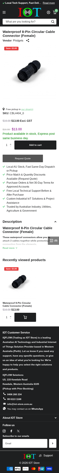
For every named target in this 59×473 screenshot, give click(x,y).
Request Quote (23, 158)
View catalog (4, 12)
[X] (18, 431)
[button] (11, 142)
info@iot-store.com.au (19, 404)
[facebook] (11, 431)
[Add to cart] (25, 317)
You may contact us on (25, 409)
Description (12, 221)
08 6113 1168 (14, 399)
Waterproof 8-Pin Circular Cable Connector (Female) (17, 304)
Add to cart (35, 145)
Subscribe (52, 443)
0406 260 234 (14, 394)
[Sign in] (48, 12)
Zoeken (52, 22)
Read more (7, 3)
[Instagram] (4, 431)
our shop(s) (27, 109)
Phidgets (18, 40)
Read (9, 248)
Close (29, 418)
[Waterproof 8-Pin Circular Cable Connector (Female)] (19, 282)
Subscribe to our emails (16, 436)
